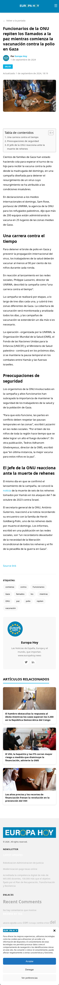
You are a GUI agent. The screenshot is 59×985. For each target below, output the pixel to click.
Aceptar (29, 961)
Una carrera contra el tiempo (22, 137)
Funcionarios (38, 587)
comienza (9, 587)
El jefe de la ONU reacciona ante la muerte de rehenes (26, 146)
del (53, 922)
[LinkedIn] (33, 662)
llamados (20, 594)
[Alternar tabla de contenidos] (49, 132)
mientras (44, 594)
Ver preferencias (29, 978)
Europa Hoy (21, 56)
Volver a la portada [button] (14, 20)
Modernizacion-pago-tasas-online (20, 869)
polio (28, 601)
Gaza (7, 594)
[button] (54, 930)
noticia (7, 490)
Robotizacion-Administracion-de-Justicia (23, 862)
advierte (6, 923)
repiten (40, 601)
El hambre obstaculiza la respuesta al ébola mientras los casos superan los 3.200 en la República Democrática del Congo (29, 716)
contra (23, 587)
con (25, 922)
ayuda (13, 922)
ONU (7, 601)
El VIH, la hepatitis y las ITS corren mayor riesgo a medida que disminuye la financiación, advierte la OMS (28, 757)
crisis (46, 922)
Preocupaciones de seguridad (23, 141)
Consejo (32, 923)
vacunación (10, 608)
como (19, 923)
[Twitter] (26, 662)
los (32, 594)
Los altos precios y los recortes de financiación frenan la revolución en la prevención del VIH (27, 797)
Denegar (29, 969)
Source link (9, 565)
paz (18, 601)
